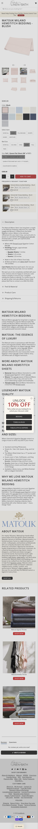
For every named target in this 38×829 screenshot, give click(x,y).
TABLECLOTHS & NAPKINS (19, 428)
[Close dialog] (31, 398)
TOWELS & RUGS (19, 422)
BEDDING (19, 417)
